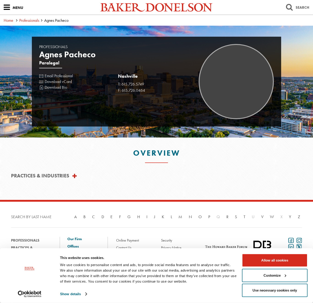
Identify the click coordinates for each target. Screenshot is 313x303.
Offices (73, 246)
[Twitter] (298, 246)
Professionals (29, 20)
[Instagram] (298, 240)
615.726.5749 (132, 84)
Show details (70, 294)
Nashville (128, 76)
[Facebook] (290, 240)
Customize (272, 275)
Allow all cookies (274, 260)
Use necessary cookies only (275, 290)
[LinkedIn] (290, 246)
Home (8, 20)
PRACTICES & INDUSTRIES (40, 175)
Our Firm (74, 239)
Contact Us (124, 247)
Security (166, 240)
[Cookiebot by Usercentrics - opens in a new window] (30, 294)
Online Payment (127, 240)
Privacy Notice (171, 247)
